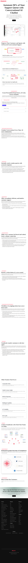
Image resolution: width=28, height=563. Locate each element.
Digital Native (11, 507)
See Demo (14, 20)
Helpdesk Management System (13, 513)
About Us (20, 516)
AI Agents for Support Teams (4, 515)
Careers (19, 517)
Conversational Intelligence (4, 520)
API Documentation (21, 511)
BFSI (10, 503)
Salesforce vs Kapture (12, 526)
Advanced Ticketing (3, 512)
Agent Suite (2, 511)
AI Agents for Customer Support (13, 521)
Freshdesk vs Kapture (12, 527)
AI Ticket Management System (13, 517)
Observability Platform (3, 507)
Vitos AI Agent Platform (3, 516)
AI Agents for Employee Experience (4, 529)
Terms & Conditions (11, 552)
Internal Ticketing (12, 516)
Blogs (19, 503)
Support (19, 521)
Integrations (20, 507)
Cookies (18, 552)
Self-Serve (2, 503)
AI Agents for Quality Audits (4, 519)
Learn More (4, 105)
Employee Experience (3, 525)
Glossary (19, 512)
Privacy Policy (15, 552)
